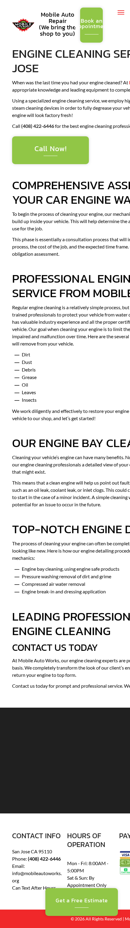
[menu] (121, 12)
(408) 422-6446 (37, 126)
